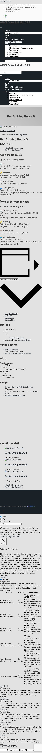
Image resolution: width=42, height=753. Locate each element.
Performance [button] (4, 699)
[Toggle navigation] (1, 27)
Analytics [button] (3, 710)
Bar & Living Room (16, 338)
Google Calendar (11, 314)
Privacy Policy (30, 750)
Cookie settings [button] (6, 537)
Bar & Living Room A (14, 148)
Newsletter (13, 54)
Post (4, 517)
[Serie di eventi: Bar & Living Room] (20, 458)
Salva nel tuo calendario (9, 280)
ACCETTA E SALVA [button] (8, 746)
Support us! (14, 56)
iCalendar (8, 316)
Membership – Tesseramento (21, 48)
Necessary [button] (4, 577)
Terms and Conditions (15, 750)
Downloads (7, 521)
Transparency (14, 50)
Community (14, 33)
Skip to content (5, 1)
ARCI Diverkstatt (11, 349)
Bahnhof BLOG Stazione (14, 40)
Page (4, 519)
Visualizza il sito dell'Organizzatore (18, 353)
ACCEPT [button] (16, 537)
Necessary (6, 579)
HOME (7, 31)
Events (7, 35)
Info (6, 44)
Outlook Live (10, 320)
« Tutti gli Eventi (7, 131)
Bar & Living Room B (16, 453)
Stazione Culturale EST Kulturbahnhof (19, 387)
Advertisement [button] (5, 722)
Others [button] (2, 735)
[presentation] (14, 448)
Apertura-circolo (24, 340)
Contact (12, 46)
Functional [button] (4, 686)
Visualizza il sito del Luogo (15, 395)
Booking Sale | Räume (13, 42)
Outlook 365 (9, 318)
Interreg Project (15, 52)
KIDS (7, 37)
